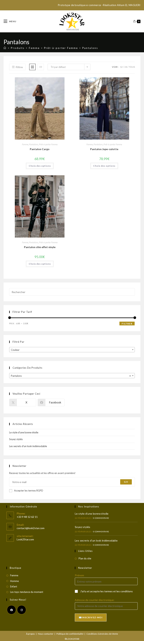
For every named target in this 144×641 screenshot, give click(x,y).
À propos (30, 633)
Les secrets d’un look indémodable (28, 446)
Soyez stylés (16, 439)
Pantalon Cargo (40, 149)
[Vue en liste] (41, 67)
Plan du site (85, 558)
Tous (132, 66)
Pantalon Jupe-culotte (104, 149)
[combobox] (72, 349)
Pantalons (90, 47)
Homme (14, 581)
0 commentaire (101, 518)
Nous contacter (45, 633)
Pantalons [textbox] (71, 375)
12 (121, 66)
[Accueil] (5, 47)
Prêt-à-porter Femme (48, 144)
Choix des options (40, 165)
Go (126, 481)
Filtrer (127, 323)
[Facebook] (11, 609)
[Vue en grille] (32, 67)
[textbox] (72, 349)
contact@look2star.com (30, 528)
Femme (25, 144)
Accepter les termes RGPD (28, 490)
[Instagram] (21, 609)
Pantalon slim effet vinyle (40, 247)
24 (125, 66)
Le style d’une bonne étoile (23, 432)
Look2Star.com (25, 539)
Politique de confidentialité (69, 633)
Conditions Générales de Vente (102, 633)
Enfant (13, 586)
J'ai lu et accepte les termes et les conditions (106, 591)
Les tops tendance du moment (26, 591)
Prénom (79, 575)
